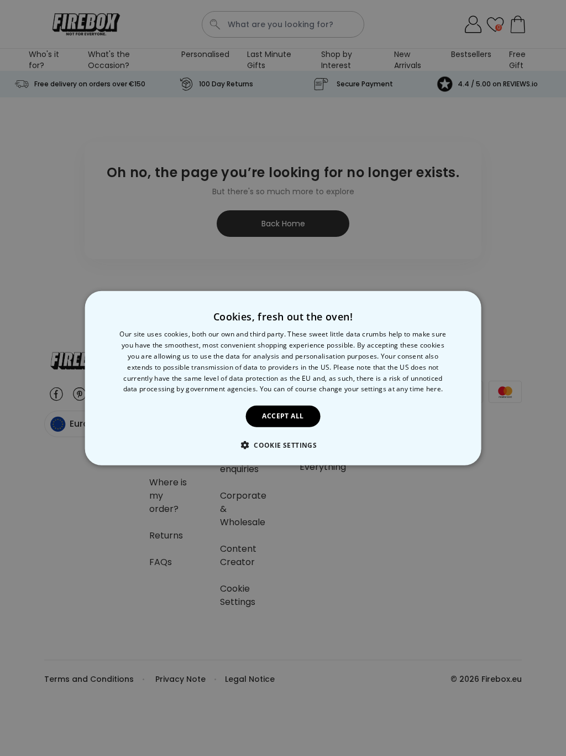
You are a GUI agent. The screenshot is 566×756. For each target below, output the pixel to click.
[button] (283, 444)
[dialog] (283, 378)
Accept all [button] (282, 416)
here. (434, 388)
